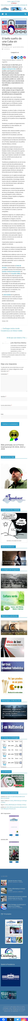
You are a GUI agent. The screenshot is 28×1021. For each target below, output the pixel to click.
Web (2, 414)
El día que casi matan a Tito (17, 338)
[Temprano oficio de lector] (14, 621)
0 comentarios (6, 49)
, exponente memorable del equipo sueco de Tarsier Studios (13, 711)
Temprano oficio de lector (12, 630)
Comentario (4, 374)
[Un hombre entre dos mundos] (14, 551)
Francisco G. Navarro (18, 632)
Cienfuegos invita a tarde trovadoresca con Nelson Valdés (11, 330)
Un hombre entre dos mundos (14, 561)
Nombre (3, 396)
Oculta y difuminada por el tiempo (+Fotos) (15, 804)
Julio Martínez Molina (19, 47)
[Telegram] (18, 56)
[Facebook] (12, 56)
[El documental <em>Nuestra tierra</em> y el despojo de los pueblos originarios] (14, 574)
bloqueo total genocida (9, 69)
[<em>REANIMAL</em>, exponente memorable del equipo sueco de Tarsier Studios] (14, 705)
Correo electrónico (6, 405)
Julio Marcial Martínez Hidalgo (19, 715)
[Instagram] (24, 56)
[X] (15, 56)
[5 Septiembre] (2, 14)
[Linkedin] (21, 56)
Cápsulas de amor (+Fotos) (15, 880)
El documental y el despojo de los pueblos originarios (14, 582)
